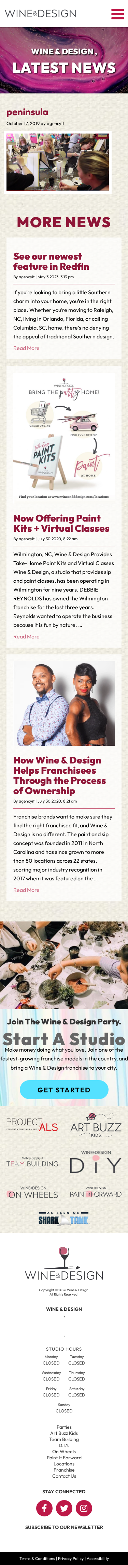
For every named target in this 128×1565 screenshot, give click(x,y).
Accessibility (98, 1558)
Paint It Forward (64, 1458)
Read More (26, 348)
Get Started (64, 1090)
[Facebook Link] (44, 1508)
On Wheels (64, 1451)
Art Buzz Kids (64, 1433)
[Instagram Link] (84, 1508)
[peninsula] (57, 189)
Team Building (64, 1439)
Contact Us (64, 1476)
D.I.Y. (64, 1445)
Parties (64, 1427)
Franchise (64, 1470)
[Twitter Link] (64, 1508)
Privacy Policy (71, 1558)
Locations (64, 1464)
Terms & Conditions (37, 1558)
